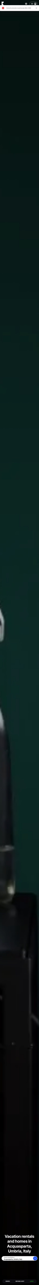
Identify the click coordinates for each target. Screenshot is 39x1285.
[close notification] (36, 8)
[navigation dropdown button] (33, 4)
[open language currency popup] (26, 4)
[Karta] (3, 4)
